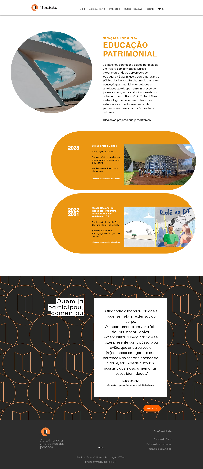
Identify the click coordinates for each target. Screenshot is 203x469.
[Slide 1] (130, 389)
